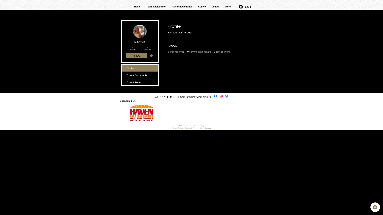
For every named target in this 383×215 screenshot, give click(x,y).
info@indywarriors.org (198, 96)
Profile (130, 68)
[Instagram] (221, 96)
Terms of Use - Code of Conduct (198, 128)
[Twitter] (227, 96)
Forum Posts (133, 82)
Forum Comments (136, 75)
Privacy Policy (177, 128)
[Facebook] (215, 96)
